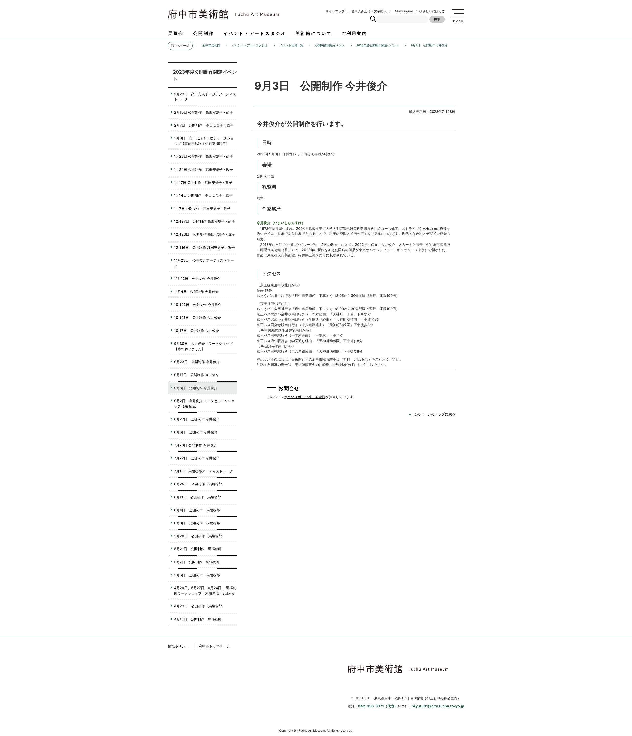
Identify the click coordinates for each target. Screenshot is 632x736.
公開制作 (203, 33)
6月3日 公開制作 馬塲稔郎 (197, 523)
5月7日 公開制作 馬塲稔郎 (197, 562)
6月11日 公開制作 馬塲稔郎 (197, 497)
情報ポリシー (178, 646)
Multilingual (404, 11)
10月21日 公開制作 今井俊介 (197, 317)
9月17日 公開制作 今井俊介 (196, 375)
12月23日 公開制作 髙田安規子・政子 (204, 234)
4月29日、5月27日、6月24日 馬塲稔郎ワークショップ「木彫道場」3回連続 (205, 590)
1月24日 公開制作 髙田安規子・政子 (203, 169)
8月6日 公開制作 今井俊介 (195, 432)
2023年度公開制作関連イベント (377, 45)
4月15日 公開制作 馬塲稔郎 (198, 619)
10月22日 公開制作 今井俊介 (197, 304)
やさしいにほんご (432, 11)
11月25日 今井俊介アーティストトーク (204, 263)
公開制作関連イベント (330, 45)
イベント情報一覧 (291, 45)
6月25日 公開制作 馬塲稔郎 (198, 484)
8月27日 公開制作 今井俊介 (196, 419)
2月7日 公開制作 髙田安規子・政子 (204, 125)
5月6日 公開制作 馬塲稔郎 (197, 575)
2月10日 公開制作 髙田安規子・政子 (203, 112)
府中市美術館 (211, 45)
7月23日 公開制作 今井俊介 (195, 445)
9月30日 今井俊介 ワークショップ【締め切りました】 (203, 346)
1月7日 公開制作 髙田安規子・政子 (202, 208)
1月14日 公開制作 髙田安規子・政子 (203, 195)
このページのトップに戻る (434, 414)
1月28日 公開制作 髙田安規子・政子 (203, 156)
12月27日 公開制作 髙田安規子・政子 (204, 221)
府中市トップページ (214, 646)
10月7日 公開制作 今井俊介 (196, 331)
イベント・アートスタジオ (254, 33)
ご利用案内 (354, 33)
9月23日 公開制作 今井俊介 (197, 362)
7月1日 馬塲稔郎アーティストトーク (203, 471)
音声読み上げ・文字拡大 (369, 11)
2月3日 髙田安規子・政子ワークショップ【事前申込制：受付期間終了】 (204, 141)
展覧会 (176, 33)
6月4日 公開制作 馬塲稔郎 (197, 510)
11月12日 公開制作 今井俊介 (197, 278)
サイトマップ (335, 11)
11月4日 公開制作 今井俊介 (196, 292)
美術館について (314, 33)
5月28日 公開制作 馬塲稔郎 (198, 536)
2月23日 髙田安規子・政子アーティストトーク (205, 96)
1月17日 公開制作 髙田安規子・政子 (203, 182)
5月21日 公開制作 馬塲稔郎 (198, 549)
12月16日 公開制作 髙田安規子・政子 (204, 247)
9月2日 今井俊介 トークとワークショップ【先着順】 (204, 403)
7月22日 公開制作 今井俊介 (196, 458)
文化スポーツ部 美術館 (306, 397)
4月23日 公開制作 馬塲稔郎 (198, 606)
